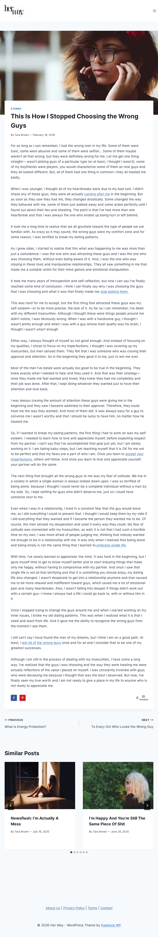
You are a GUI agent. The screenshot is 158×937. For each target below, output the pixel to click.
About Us (53, 908)
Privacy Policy (74, 908)
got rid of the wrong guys (41, 643)
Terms (92, 908)
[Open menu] (154, 11)
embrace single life (111, 545)
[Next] (147, 805)
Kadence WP (111, 925)
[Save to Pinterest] (22, 698)
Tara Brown (22, 134)
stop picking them (114, 292)
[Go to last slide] (11, 805)
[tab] (71, 852)
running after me (97, 194)
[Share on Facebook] (14, 698)
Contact (106, 908)
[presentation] (40, 785)
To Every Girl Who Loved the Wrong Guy (122, 723)
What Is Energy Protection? (25, 723)
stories (16, 108)
